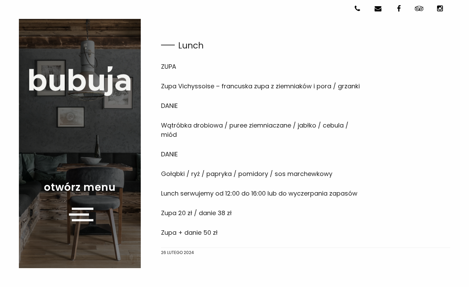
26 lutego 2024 (177, 252)
